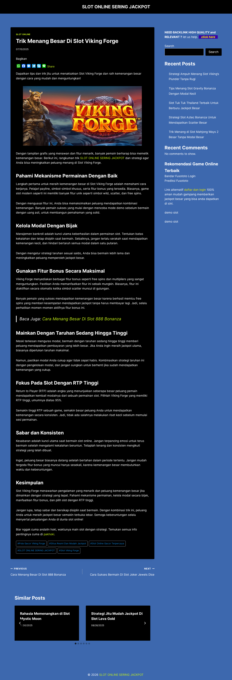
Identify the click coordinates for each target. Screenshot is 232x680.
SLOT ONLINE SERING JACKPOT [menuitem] (102, 158)
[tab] (75, 643)
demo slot (171, 212)
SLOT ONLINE (23, 34)
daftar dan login (195, 189)
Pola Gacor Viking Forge (31, 543)
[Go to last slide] (20, 623)
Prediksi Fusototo (176, 180)
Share (51, 66)
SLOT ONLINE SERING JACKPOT (36, 550)
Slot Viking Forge (69, 550)
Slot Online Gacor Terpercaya (107, 543)
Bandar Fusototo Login (180, 176)
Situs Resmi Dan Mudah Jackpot (67, 543)
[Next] (145, 623)
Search (169, 46)
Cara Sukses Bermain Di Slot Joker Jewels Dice (122, 571)
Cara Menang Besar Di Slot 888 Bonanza (81, 318)
